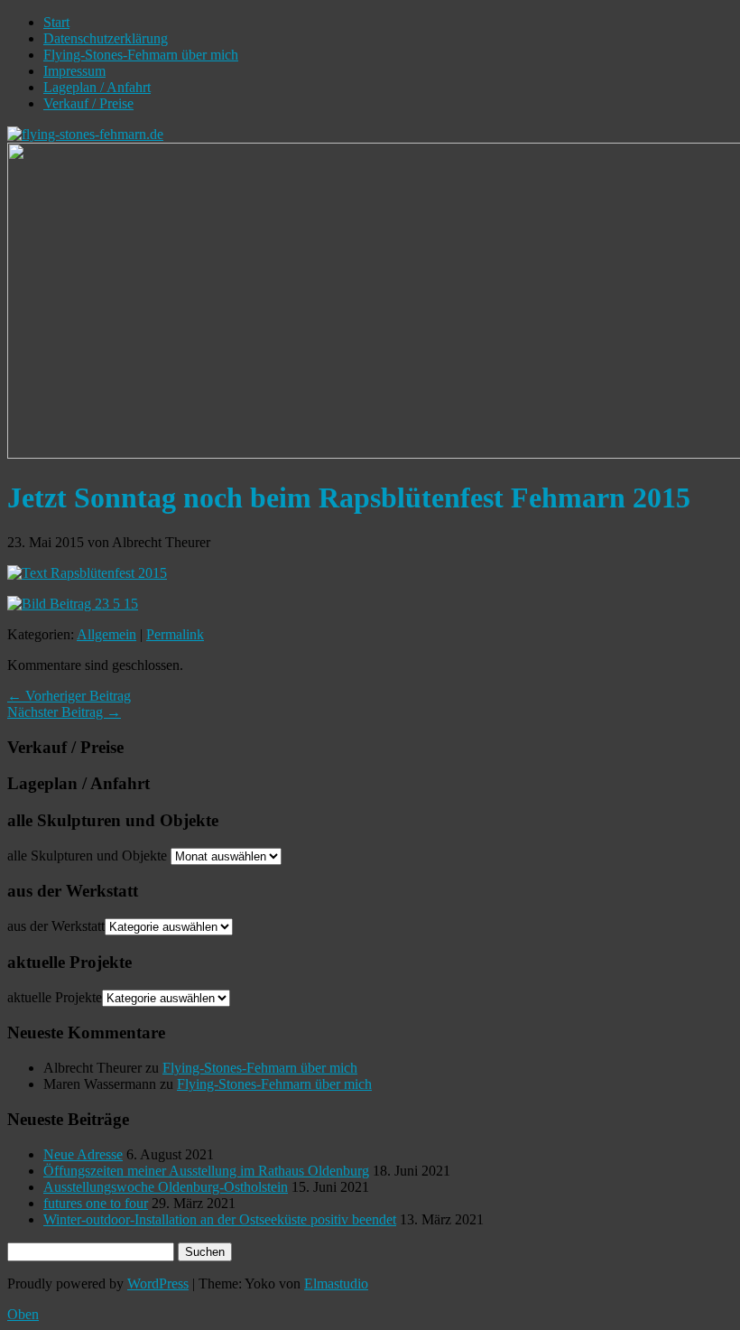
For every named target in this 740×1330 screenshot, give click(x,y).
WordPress (158, 1283)
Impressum (74, 71)
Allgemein (106, 634)
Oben (23, 1314)
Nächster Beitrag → (64, 712)
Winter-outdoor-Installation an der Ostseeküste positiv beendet (219, 1219)
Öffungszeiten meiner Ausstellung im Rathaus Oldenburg (206, 1170)
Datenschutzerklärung (105, 38)
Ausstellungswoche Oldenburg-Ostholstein (165, 1187)
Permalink (175, 634)
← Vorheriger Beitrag (69, 695)
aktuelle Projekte (54, 997)
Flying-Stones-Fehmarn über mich (140, 54)
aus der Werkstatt (56, 926)
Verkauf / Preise (88, 103)
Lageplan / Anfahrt (97, 87)
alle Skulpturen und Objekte (87, 855)
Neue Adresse (83, 1154)
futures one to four (95, 1203)
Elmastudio (336, 1283)
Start (56, 22)
